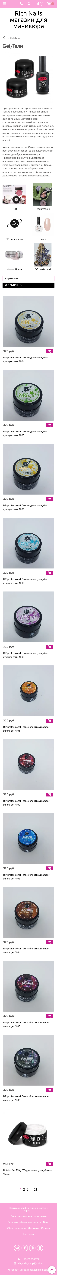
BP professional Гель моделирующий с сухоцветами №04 (25, 359)
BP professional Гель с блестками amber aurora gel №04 (26, 950)
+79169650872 (30, 1259)
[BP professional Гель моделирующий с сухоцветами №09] (28, 616)
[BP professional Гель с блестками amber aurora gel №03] (28, 838)
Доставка (33, 1228)
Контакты (28, 1234)
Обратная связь (16, 1228)
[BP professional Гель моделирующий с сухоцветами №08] (28, 543)
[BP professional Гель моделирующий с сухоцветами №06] (28, 469)
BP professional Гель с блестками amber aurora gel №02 (26, 803)
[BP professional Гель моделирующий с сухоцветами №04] (28, 321)
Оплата (45, 1228)
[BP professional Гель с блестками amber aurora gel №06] (28, 1060)
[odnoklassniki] (40, 1248)
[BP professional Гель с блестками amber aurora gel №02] (28, 764)
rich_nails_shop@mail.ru (30, 1263)
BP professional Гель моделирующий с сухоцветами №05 (25, 433)
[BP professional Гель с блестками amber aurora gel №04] (28, 912)
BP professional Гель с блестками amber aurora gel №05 (26, 1024)
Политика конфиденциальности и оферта (28, 1209)
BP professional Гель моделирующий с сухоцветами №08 (25, 581)
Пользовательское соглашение (29, 1216)
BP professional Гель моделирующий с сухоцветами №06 (25, 507)
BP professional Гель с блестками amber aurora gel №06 (26, 1098)
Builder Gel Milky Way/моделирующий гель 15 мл (27, 1172)
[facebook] (25, 1248)
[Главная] (4, 38)
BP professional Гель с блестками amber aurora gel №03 (26, 877)
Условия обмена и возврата (24, 1222)
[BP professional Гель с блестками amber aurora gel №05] (28, 986)
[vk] (17, 1248)
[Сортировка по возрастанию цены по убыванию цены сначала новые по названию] (28, 278)
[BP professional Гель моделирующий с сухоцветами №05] (28, 395)
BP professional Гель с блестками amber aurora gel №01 (26, 729)
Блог (46, 1222)
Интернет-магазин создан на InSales (28, 1270)
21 (35, 1189)
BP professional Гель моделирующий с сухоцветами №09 (25, 655)
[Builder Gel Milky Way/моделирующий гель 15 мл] (28, 1134)
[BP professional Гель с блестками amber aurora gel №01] (28, 690)
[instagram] (32, 1248)
